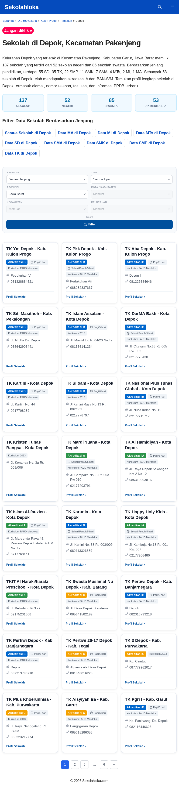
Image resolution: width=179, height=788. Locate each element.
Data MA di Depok (74, 133)
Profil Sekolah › (16, 296)
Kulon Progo (49, 20)
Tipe (94, 172)
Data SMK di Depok (104, 143)
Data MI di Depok (113, 133)
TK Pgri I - (146, 699)
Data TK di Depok (21, 153)
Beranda (8, 20)
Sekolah (13, 172)
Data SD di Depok (21, 143)
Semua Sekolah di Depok (28, 133)
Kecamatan (14, 202)
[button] (159, 7)
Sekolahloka (22, 7)
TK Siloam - (89, 383)
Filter (92, 224)
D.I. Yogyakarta (27, 20)
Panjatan (66, 20)
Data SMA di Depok (62, 143)
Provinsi (13, 187)
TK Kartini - (29, 383)
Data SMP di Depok (147, 143)
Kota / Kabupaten (103, 187)
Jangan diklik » (18, 30)
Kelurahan (99, 202)
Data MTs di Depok (153, 133)
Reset (89, 217)
